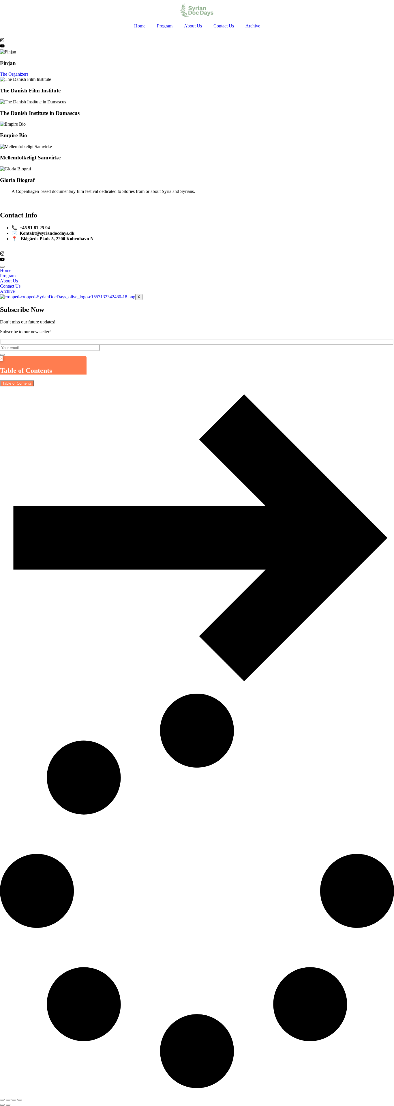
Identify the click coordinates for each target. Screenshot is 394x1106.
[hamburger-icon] (2, 267)
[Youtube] (2, 46)
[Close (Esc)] (19, 1100)
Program (164, 25)
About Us (193, 25)
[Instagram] (2, 40)
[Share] (14, 1100)
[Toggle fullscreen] (8, 1100)
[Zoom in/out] (2, 1100)
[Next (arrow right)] (8, 1105)
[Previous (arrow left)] (2, 1105)
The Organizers (14, 74)
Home (139, 25)
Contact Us (223, 25)
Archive (252, 25)
